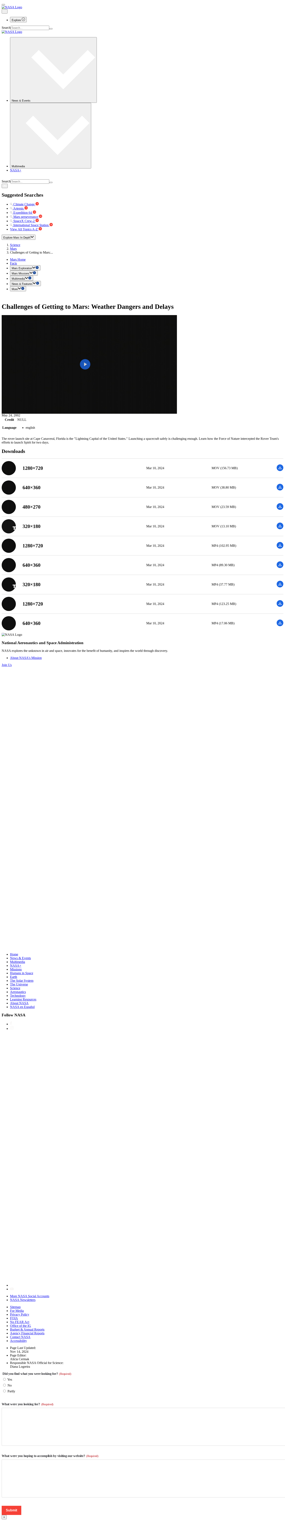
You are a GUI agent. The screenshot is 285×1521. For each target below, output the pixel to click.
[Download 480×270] (280, 508)
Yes (9, 1379)
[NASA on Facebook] (11, 1024)
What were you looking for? (27, 1404)
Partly (11, 1391)
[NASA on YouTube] (12, 1289)
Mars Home (18, 259)
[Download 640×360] (280, 489)
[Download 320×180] (280, 528)
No (10, 1385)
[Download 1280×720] (280, 470)
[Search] (51, 28)
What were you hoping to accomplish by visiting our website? (50, 1456)
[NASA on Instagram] (12, 1028)
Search (6, 27)
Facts (13, 263)
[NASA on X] (135, 1285)
